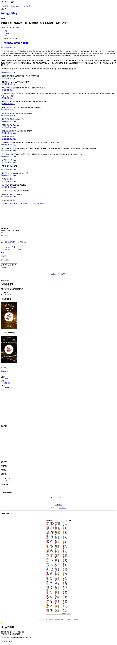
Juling (2, 232)
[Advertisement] (16, 409)
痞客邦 (11, 242)
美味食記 (15, 247)
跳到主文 (4, 18)
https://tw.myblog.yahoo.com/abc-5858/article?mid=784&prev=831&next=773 (23, 203)
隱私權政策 (69, 619)
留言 (15, 242)
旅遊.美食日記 (16, 249)
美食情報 (16, 27)
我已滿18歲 (4, 641)
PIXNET (45, 619)
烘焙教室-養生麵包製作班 (16, 43)
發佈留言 (3, 267)
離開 (10, 641)
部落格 (6, 33)
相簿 (5, 31)
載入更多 (3, 256)
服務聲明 (75, 619)
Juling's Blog (9, 13)
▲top (2, 252)
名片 (5, 35)
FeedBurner (62, 508)
